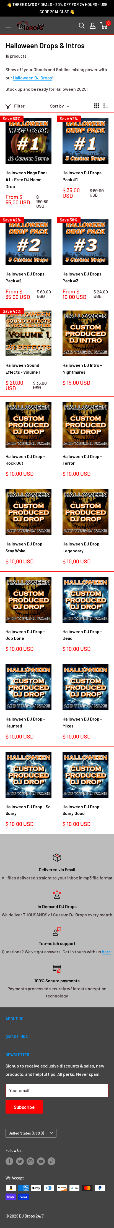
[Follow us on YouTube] (41, 1161)
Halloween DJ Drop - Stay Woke (25, 547)
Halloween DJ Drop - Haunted (25, 722)
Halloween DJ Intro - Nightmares (82, 368)
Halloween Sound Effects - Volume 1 (23, 368)
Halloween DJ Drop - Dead (82, 635)
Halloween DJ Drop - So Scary (28, 810)
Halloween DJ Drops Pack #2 (25, 277)
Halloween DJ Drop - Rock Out (25, 460)
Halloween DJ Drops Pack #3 (82, 277)
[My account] (92, 26)
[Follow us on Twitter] (20, 1161)
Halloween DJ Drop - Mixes (82, 722)
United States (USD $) (26, 1133)
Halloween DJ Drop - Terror (82, 460)
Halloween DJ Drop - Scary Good (82, 810)
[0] (103, 25)
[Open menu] (8, 26)
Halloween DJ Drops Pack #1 (82, 176)
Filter (19, 105)
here (106, 951)
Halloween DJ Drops (32, 77)
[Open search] (82, 26)
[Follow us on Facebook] (9, 1161)
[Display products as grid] (96, 105)
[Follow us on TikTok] (51, 1161)
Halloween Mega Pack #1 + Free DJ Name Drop (27, 179)
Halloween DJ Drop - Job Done (25, 635)
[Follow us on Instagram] (30, 1161)
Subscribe (24, 1107)
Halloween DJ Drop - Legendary (82, 547)
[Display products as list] (105, 105)
